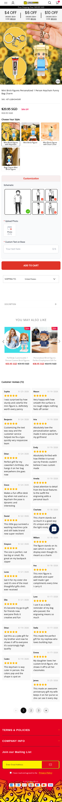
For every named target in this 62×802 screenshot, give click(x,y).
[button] (3, 347)
